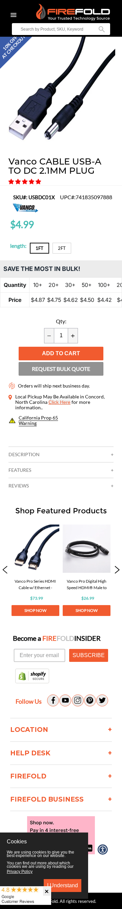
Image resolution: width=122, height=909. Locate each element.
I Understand (62, 885)
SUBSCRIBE (89, 655)
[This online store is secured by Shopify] (32, 676)
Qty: (61, 321)
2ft (62, 248)
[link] (35, 570)
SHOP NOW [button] (35, 610)
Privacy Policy (20, 871)
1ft (39, 248)
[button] (25, 181)
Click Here (59, 402)
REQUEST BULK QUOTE (61, 368)
